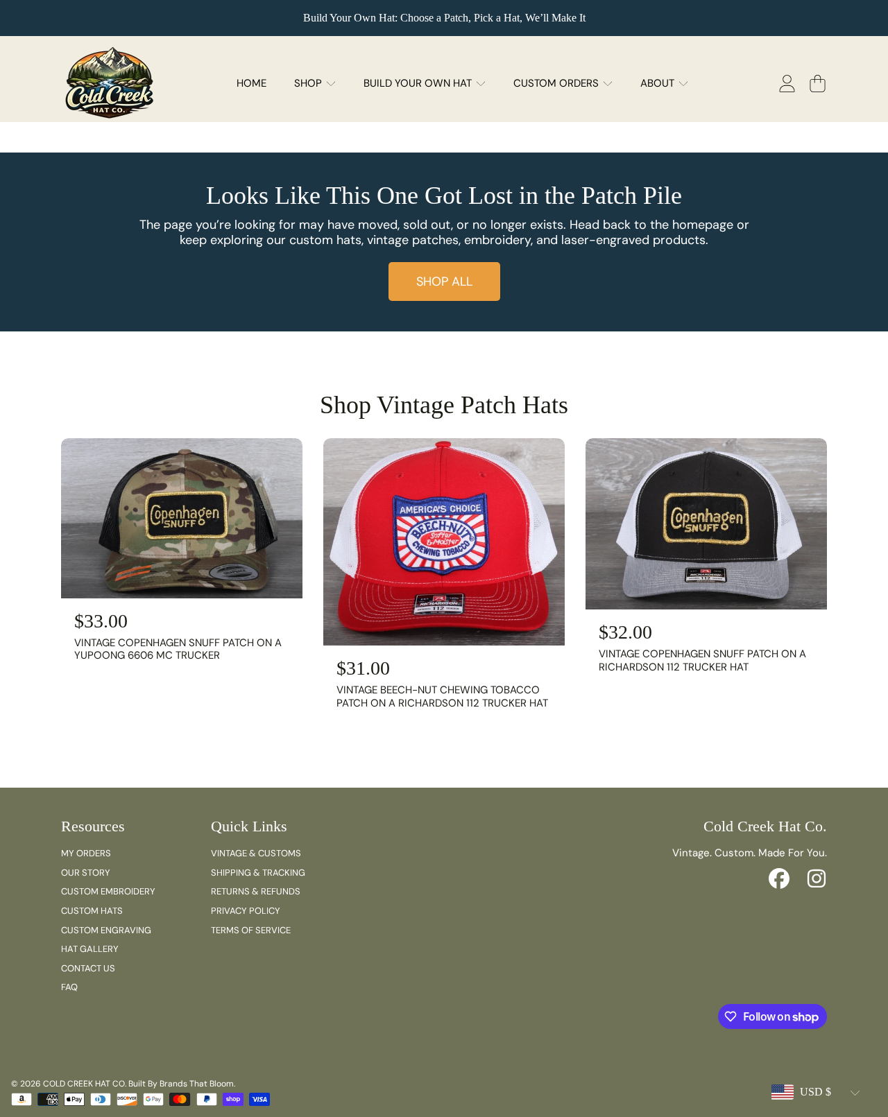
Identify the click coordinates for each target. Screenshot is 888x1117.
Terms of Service (251, 930)
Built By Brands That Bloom (181, 1083)
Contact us (88, 968)
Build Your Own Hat (419, 83)
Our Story (85, 872)
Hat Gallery (90, 949)
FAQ (69, 987)
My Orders (86, 853)
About (658, 83)
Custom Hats (92, 911)
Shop (309, 83)
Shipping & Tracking (258, 872)
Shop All (444, 281)
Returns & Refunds (255, 891)
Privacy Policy (245, 911)
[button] (817, 83)
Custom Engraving (106, 930)
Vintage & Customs (256, 853)
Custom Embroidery (108, 891)
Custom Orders (557, 83)
